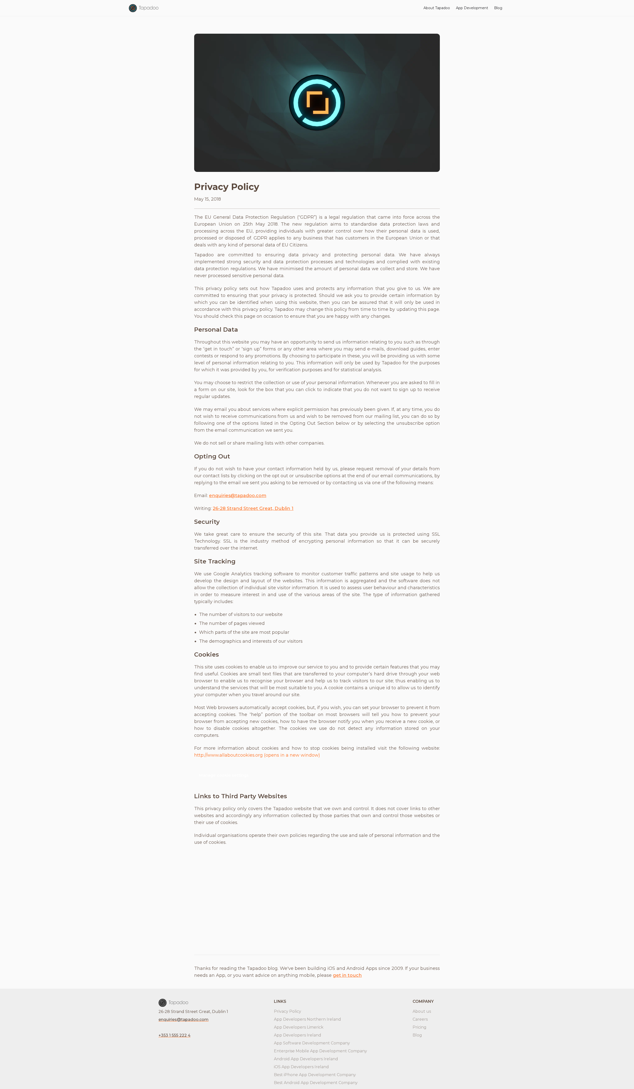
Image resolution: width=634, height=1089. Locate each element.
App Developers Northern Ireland (307, 1019)
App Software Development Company (312, 1043)
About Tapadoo (436, 8)
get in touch (347, 975)
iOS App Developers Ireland (301, 1066)
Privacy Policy (287, 1011)
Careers (420, 1019)
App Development (472, 8)
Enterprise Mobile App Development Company (320, 1051)
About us (422, 1011)
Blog (498, 8)
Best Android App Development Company (316, 1082)
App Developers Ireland (297, 1035)
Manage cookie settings (224, 775)
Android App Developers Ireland (306, 1059)
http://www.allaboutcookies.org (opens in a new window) (257, 755)
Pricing (419, 1027)
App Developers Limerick (298, 1027)
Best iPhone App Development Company (315, 1074)
